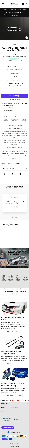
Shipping (12, 60)
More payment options (14, 99)
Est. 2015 (4, 411)
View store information (9, 110)
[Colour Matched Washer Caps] (14, 308)
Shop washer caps (10, 331)
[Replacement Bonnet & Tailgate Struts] (14, 342)
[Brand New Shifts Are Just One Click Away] (14, 374)
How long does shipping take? (12, 164)
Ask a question (8, 168)
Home (14, 44)
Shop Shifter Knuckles (12, 395)
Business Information (10, 407)
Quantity (14, 73)
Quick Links (6, 403)
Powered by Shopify (14, 446)
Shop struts (8, 363)
